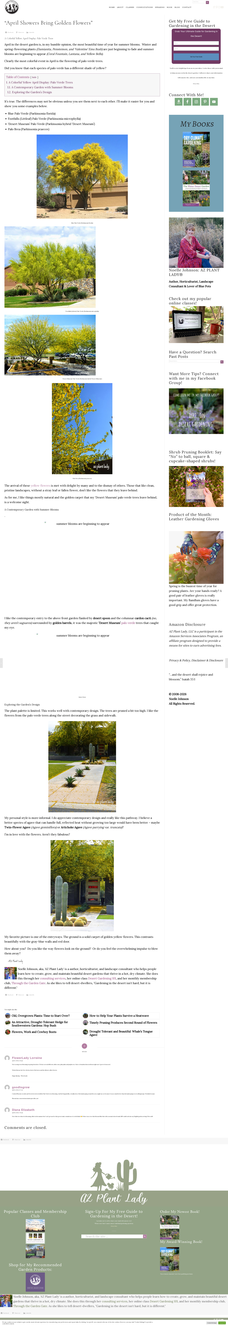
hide (34, 77)
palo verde (128, 623)
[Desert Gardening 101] (35, 1238)
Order (165, 1212)
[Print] (12, 7)
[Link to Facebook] (214, 7)
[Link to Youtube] (222, 7)
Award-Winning (179, 1242)
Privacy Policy (196, 83)
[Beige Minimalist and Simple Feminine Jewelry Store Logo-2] (35, 1282)
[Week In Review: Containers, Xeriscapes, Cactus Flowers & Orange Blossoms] (1, 663)
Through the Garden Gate (28, 983)
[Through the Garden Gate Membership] (35, 1225)
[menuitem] (112, 7)
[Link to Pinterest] (216, 7)
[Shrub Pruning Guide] (35, 1251)
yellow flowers (40, 485)
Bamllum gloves (199, 600)
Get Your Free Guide (196, 56)
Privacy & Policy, (180, 660)
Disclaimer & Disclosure (207, 660)
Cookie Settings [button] (211, 1323)
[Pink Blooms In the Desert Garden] (226, 663)
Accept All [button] (222, 1323)
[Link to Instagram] (219, 7)
